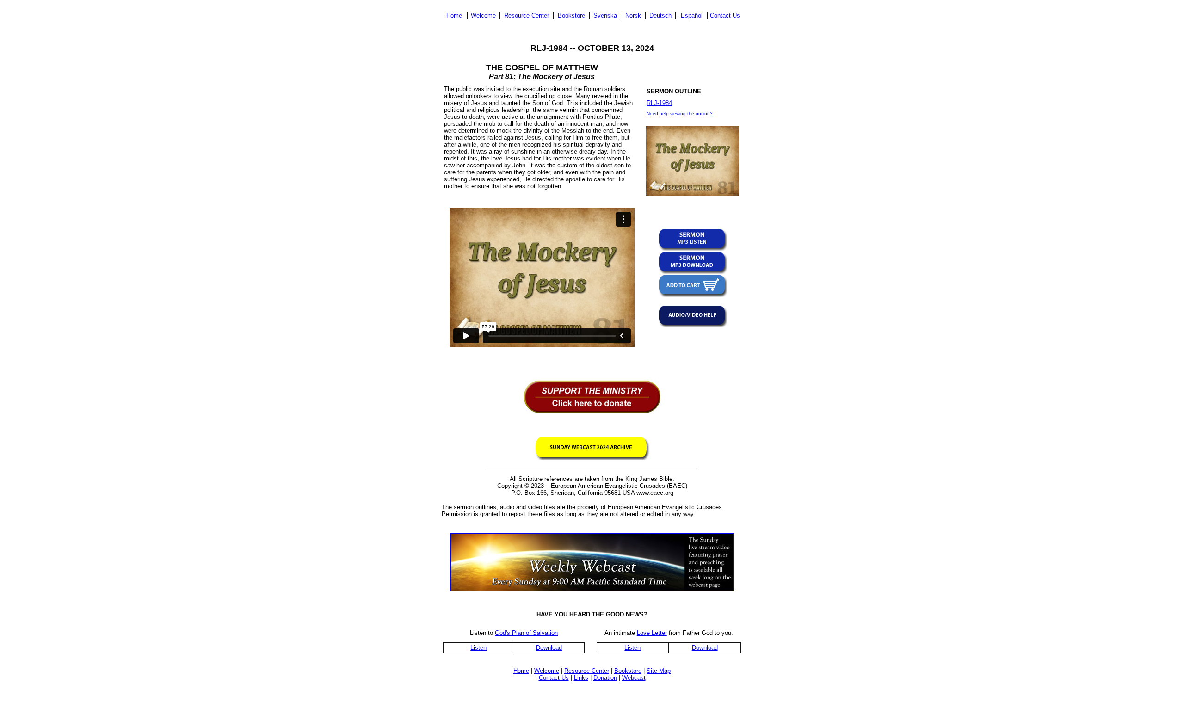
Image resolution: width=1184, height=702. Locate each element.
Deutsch (660, 15)
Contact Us (725, 15)
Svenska (605, 15)
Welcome (483, 15)
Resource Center (526, 15)
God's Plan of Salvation (526, 632)
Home (454, 15)
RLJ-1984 (659, 102)
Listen (478, 647)
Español (692, 15)
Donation (605, 677)
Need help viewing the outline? (680, 113)
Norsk (633, 15)
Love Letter (652, 632)
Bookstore (571, 15)
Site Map (659, 670)
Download (549, 647)
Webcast (634, 677)
